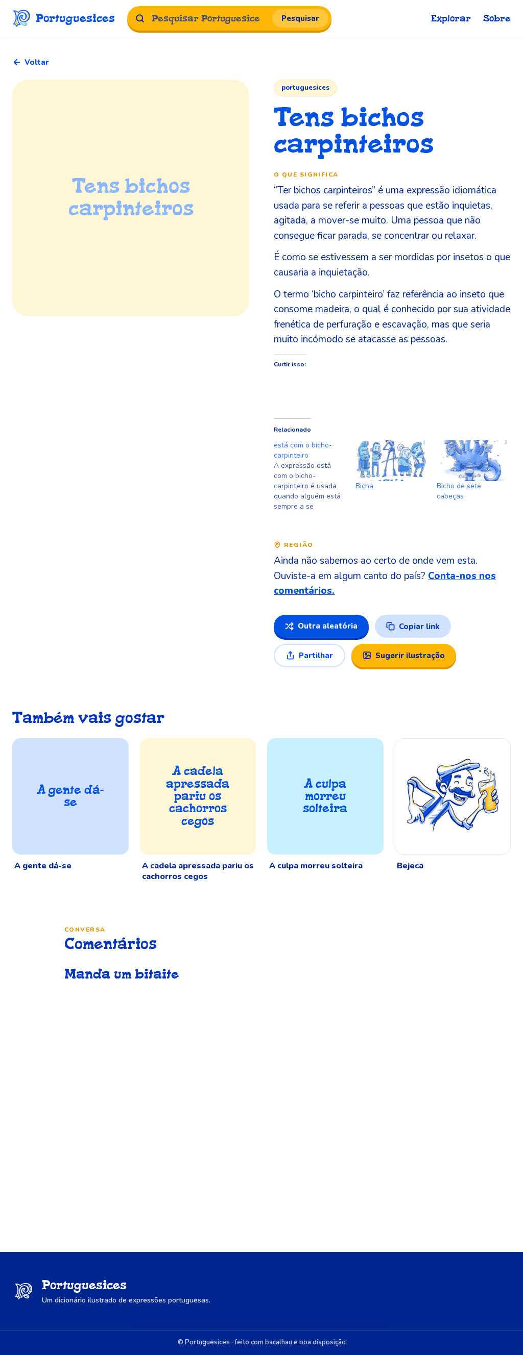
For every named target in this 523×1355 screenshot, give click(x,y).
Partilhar (316, 655)
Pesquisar (300, 18)
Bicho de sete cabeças (459, 491)
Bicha (364, 486)
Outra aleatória (328, 626)
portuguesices (305, 87)
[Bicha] (391, 460)
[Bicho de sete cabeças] (472, 460)
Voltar (37, 62)
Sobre (497, 18)
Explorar (451, 18)
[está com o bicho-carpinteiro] (314, 476)
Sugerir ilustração (410, 655)
